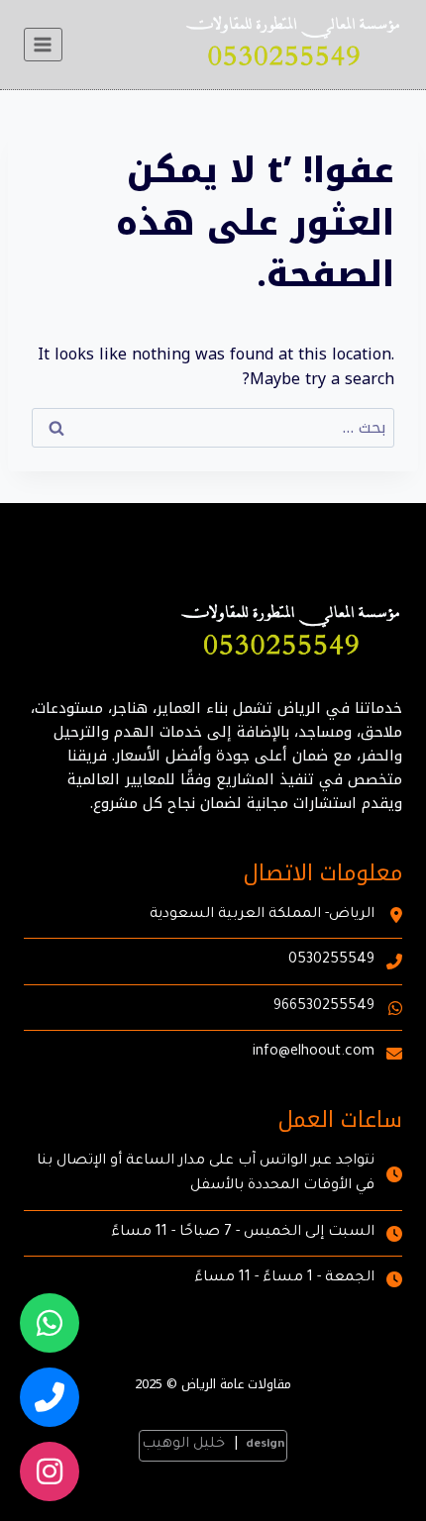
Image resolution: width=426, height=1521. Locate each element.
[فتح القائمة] (43, 44)
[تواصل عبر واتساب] (49, 1323)
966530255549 (323, 1007)
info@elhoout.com (313, 1053)
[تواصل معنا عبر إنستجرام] (49, 1471)
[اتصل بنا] (49, 1397)
